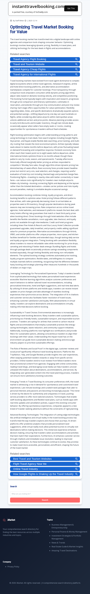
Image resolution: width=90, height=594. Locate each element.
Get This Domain (71, 9)
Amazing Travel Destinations (64, 550)
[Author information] (25, 21)
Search (45, 500)
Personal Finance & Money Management (69, 531)
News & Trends (58, 542)
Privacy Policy (13, 566)
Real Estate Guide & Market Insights (67, 546)
